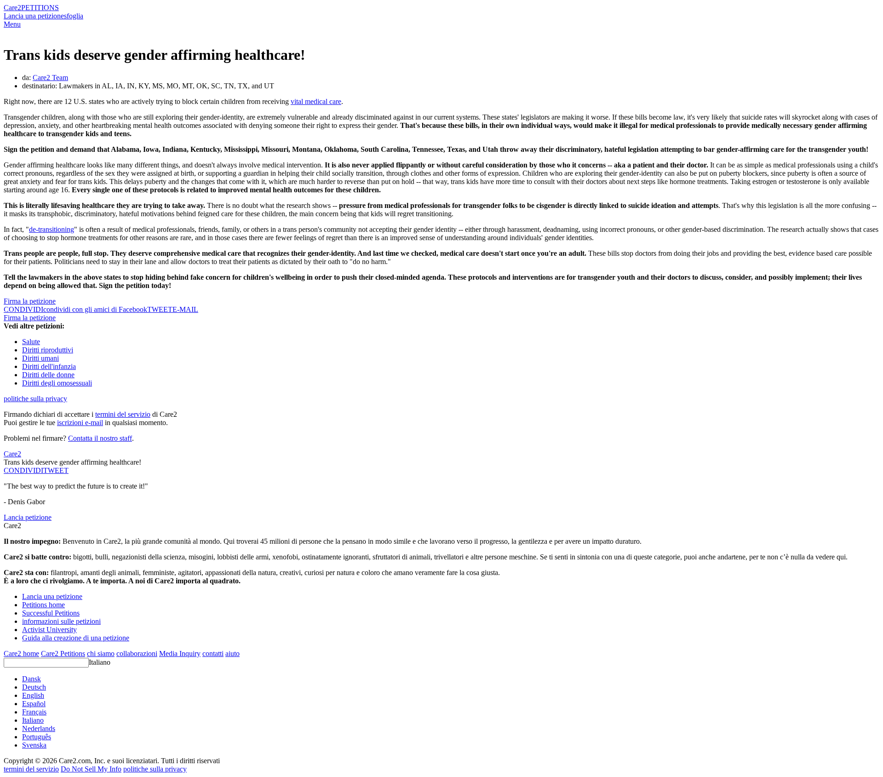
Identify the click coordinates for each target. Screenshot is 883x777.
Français (34, 712)
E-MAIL (185, 309)
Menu (12, 24)
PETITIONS (40, 8)
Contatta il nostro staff (100, 438)
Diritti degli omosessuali (57, 383)
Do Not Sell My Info (91, 769)
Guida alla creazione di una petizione (75, 638)
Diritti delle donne (48, 375)
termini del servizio (122, 414)
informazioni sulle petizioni (61, 621)
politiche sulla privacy (35, 399)
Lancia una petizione (34, 16)
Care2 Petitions (63, 653)
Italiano (99, 662)
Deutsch (34, 687)
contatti (213, 653)
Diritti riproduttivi (47, 350)
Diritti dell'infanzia (49, 366)
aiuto (232, 653)
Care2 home (21, 653)
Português (36, 737)
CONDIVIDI (23, 470)
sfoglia (73, 16)
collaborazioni (136, 653)
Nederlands (38, 728)
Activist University (49, 629)
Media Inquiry (180, 653)
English (33, 695)
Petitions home (43, 605)
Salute (31, 341)
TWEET (159, 309)
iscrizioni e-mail (80, 422)
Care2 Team (50, 77)
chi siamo (101, 653)
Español (34, 704)
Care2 (12, 8)
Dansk (31, 679)
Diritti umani (40, 358)
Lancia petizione (28, 517)
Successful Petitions (51, 613)
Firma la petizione (30, 301)
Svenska (34, 745)
